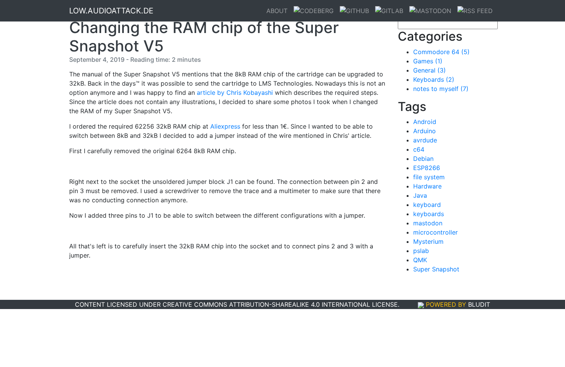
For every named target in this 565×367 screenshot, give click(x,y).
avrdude (425, 140)
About (276, 11)
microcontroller (435, 232)
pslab (421, 251)
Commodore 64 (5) (441, 52)
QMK (420, 260)
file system (429, 177)
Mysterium (428, 241)
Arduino (424, 131)
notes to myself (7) (441, 89)
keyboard (427, 204)
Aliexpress (225, 126)
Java (420, 195)
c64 (418, 149)
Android (424, 122)
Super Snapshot (436, 269)
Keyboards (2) (433, 79)
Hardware (427, 186)
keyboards (428, 214)
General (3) (429, 70)
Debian (423, 158)
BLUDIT (479, 304)
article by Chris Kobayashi (235, 92)
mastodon (427, 223)
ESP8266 (426, 168)
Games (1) (427, 61)
